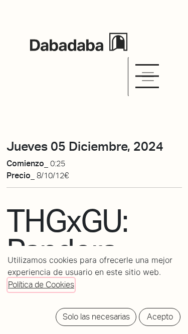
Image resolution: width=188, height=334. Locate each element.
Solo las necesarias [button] (96, 316)
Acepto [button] (160, 316)
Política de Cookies (41, 284)
